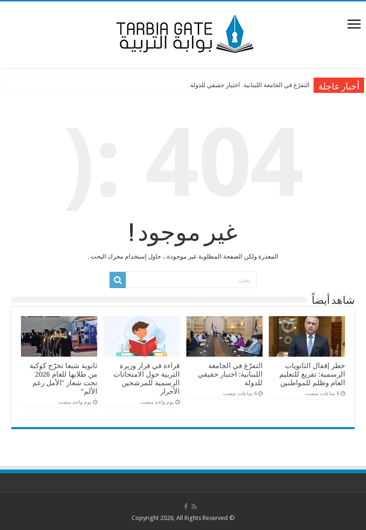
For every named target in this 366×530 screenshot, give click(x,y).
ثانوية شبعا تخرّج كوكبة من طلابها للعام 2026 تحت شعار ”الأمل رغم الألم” (63, 378)
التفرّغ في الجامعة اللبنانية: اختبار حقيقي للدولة (250, 85)
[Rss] (194, 506)
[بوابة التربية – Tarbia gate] (183, 32)
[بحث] (118, 280)
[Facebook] (186, 506)
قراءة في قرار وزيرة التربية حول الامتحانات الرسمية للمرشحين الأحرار (146, 378)
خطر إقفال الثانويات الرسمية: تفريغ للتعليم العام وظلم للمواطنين (312, 374)
